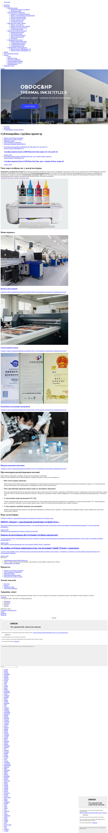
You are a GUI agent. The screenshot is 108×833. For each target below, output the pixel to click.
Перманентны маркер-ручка (19, 27)
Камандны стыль (12, 58)
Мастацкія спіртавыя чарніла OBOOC (15, 144)
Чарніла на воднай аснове (18, 17)
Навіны (6, 52)
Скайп (2, 612)
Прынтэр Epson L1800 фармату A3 (21, 49)
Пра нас (6, 55)
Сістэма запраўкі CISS (17, 20)
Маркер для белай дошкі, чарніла (20, 26)
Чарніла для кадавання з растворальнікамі (23, 15)
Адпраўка (3, 597)
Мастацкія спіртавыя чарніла (12, 575)
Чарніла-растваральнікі (17, 37)
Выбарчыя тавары (12, 8)
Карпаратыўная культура (14, 62)
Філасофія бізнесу (12, 64)
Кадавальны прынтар (17, 21)
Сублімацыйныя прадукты (15, 40)
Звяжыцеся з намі (9, 65)
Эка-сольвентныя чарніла (18, 35)
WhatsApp (3, 613)
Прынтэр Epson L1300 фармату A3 (21, 50)
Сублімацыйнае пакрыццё (18, 43)
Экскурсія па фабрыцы (14, 59)
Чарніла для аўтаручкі (17, 24)
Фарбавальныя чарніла (17, 32)
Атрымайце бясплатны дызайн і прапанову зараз (15, 178)
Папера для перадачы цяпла (19, 41)
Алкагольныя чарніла (17, 29)
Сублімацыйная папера (17, 46)
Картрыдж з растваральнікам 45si (20, 14)
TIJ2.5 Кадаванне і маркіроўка (16, 12)
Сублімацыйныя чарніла (18, 44)
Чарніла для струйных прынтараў (17, 30)
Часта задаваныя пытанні (11, 53)
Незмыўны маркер (16, 11)
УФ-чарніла (14, 38)
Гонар (9, 56)
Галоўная (6, 5)
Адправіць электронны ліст (9, 610)
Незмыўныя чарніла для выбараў (20, 9)
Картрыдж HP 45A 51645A (18, 18)
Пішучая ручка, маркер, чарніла (16, 23)
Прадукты (7, 6)
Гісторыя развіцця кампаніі (15, 61)
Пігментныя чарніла (16, 34)
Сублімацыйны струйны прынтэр (17, 47)
